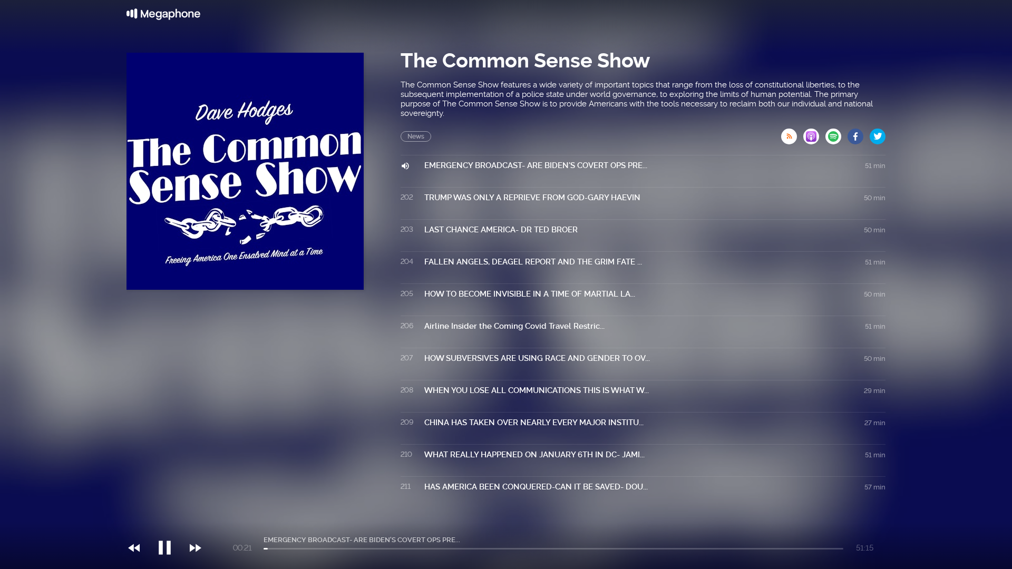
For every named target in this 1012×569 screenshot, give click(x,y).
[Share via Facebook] (859, 133)
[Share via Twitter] (878, 133)
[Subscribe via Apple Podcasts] (814, 133)
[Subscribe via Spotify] (836, 133)
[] (170, 526)
